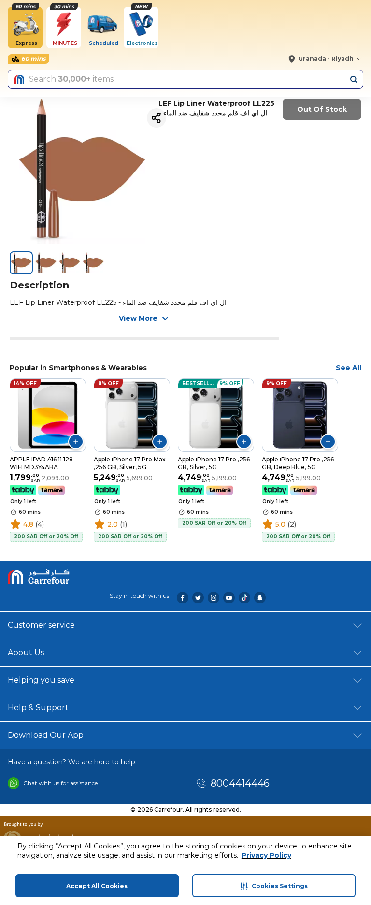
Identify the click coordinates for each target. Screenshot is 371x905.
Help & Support (38, 707)
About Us (26, 652)
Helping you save (41, 680)
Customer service (41, 625)
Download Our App (46, 735)
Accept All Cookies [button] (97, 886)
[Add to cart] (76, 441)
